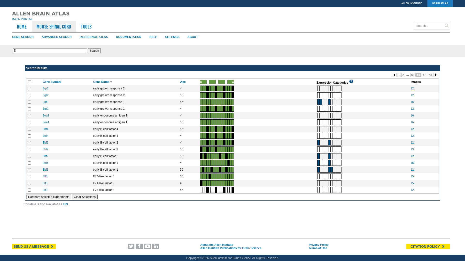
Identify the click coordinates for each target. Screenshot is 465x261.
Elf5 (44, 176)
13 (412, 149)
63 (430, 75)
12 (412, 88)
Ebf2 (45, 142)
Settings (172, 37)
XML (66, 204)
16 (412, 102)
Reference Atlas (94, 37)
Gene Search (23, 37)
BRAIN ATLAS (440, 3)
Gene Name (101, 82)
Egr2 (45, 88)
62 (424, 75)
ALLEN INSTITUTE (411, 3)
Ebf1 (45, 163)
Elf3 (44, 190)
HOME (22, 26)
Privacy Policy (319, 244)
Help (153, 37)
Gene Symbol (52, 82)
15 (412, 163)
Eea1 (45, 115)
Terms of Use (318, 248)
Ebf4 (45, 129)
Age (183, 82)
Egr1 (45, 102)
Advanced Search (57, 37)
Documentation (128, 37)
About (192, 37)
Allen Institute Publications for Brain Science (231, 248)
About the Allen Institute (216, 244)
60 (413, 75)
